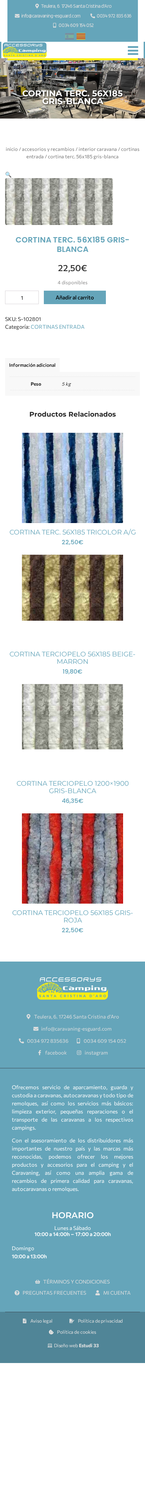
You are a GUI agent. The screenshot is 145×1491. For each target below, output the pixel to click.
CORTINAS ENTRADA (58, 326)
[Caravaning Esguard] (25, 50)
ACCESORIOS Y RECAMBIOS (48, 149)
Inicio (12, 149)
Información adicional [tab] (32, 365)
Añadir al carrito (75, 297)
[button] (8, 174)
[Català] (81, 37)
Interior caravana (98, 149)
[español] (69, 37)
